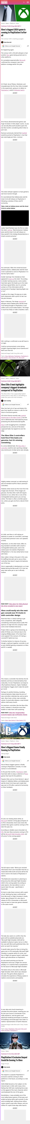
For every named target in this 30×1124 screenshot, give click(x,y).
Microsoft (22, 60)
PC (17, 357)
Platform (12, 23)
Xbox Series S (4, 357)
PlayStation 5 (5, 90)
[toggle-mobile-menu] (28, 2)
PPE (2, 832)
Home (3, 23)
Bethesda (11, 356)
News (7, 23)
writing (10, 230)
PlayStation (17, 356)
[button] (28, 46)
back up (11, 279)
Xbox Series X (12, 357)
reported (21, 301)
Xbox (17, 23)
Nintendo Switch (19, 90)
